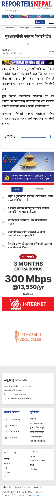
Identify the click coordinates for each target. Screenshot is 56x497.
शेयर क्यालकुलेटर (36, 423)
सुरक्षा (32, 465)
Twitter (13, 426)
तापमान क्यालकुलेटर (38, 441)
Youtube (13, 437)
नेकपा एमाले (38, 28)
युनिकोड (33, 419)
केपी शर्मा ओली (10, 28)
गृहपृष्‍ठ (6, 459)
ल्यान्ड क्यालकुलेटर (37, 432)
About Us (7, 487)
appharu (6, 50)
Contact (27, 487)
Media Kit (37, 487)
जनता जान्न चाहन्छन (37, 460)
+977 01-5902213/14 (17, 394)
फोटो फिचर (34, 469)
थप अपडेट (28, 257)
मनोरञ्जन (34, 452)
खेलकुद (7, 472)
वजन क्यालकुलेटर (37, 436)
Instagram (15, 432)
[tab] (17, 189)
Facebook (15, 420)
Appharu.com (34, 495)
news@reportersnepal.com (20, 398)
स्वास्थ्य (32, 456)
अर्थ (5, 468)
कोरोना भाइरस (24, 28)
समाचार (7, 463)
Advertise (17, 487)
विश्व (5, 477)
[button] (51, 22)
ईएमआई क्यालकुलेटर (38, 427)
